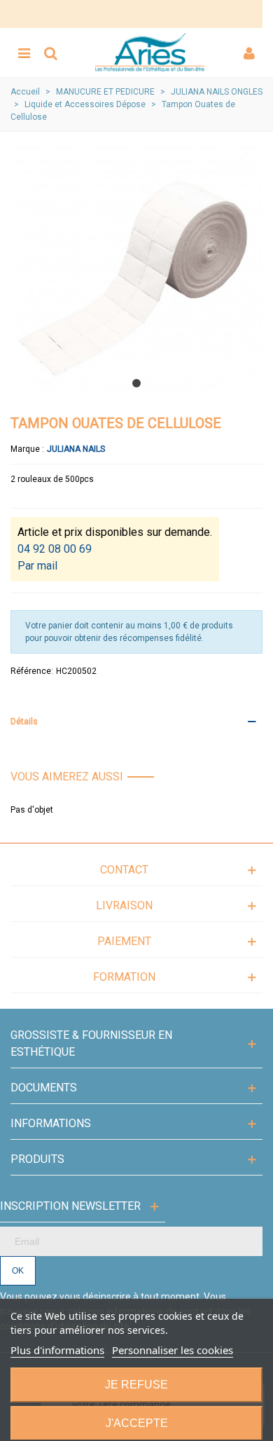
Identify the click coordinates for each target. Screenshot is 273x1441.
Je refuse (136, 1385)
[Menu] (23, 52)
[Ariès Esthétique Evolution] (150, 52)
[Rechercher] (50, 52)
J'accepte (137, 1423)
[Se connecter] (249, 52)
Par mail (37, 565)
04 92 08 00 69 (55, 549)
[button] (136, 383)
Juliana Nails (76, 449)
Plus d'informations (57, 1350)
